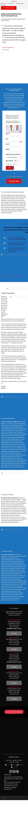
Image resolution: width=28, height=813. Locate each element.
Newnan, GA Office (14, 635)
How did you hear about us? (13, 153)
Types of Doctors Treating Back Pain (13, 771)
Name (8, 132)
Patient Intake (3, 3)
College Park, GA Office (14, 682)
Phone (8, 148)
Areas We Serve (8, 783)
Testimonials (11, 3)
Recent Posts (7, 769)
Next (10, 166)
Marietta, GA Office (14, 667)
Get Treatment (8, 8)
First (7, 138)
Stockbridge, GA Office (14, 619)
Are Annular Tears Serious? (10, 780)
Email (8, 143)
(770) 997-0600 (14, 180)
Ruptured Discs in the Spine (11, 778)
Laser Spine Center (19, 3)
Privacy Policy (21, 791)
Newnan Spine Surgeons (10, 781)
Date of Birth (9, 159)
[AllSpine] (14, 1)
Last (21, 140)
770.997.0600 (2, 5)
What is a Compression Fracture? (12, 776)
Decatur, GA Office (14, 650)
